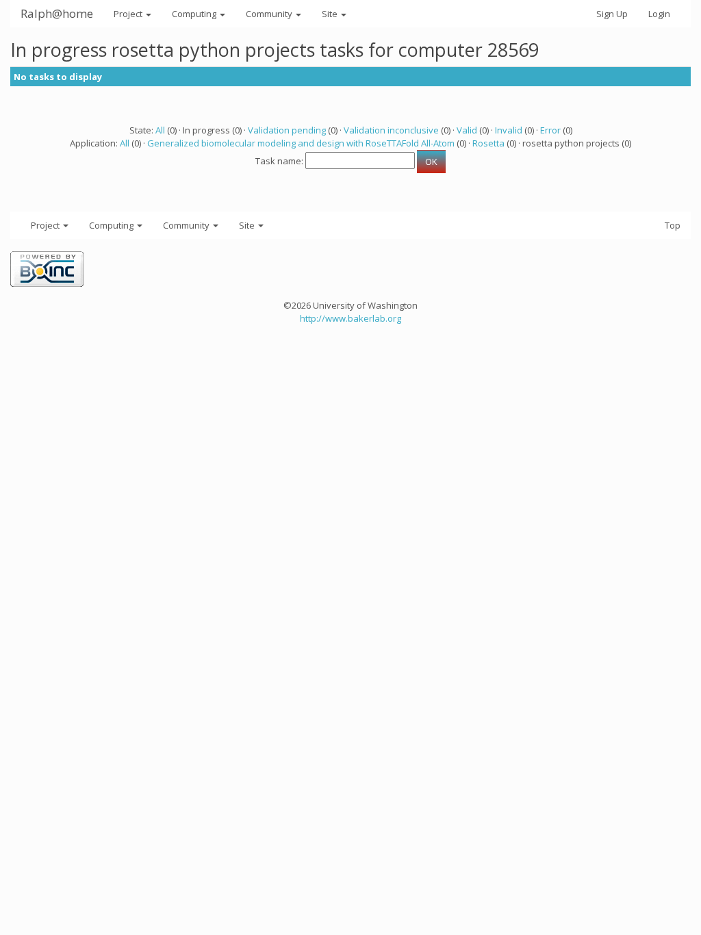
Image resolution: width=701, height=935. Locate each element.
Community (270, 14)
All (160, 130)
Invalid (508, 130)
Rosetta (488, 143)
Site (331, 14)
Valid (467, 130)
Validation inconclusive (391, 130)
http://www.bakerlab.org (350, 318)
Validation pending (287, 130)
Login (659, 14)
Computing (195, 14)
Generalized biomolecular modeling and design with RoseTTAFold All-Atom (301, 143)
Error (550, 130)
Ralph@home (57, 13)
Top (672, 225)
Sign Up (612, 14)
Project (129, 14)
